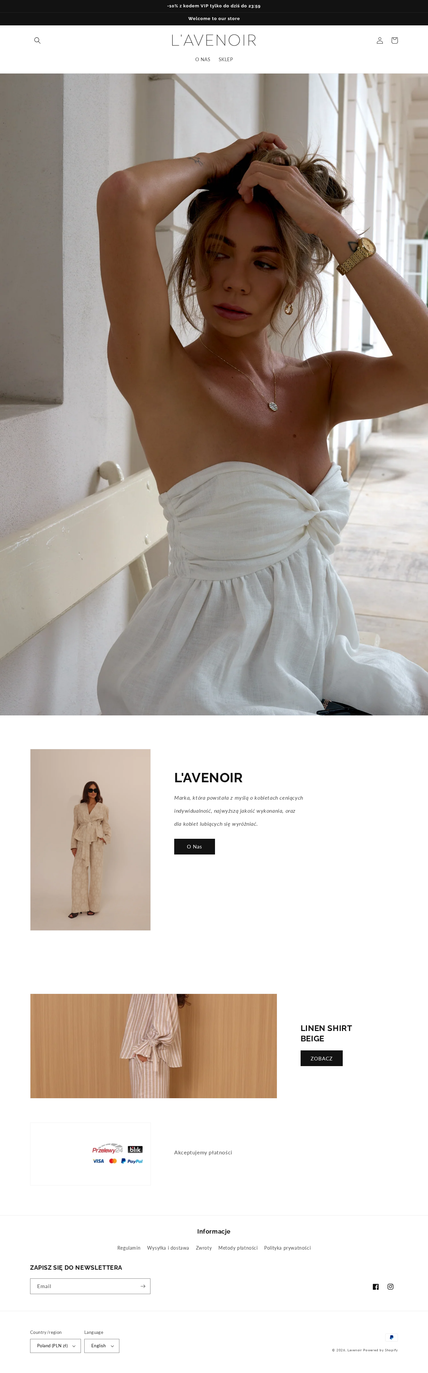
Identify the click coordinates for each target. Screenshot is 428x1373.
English (98, 1345)
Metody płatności (238, 1248)
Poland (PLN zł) (52, 1345)
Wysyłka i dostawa (168, 1248)
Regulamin (128, 1248)
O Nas (194, 846)
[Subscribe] (142, 1286)
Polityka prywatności (287, 1248)
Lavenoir (354, 1350)
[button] (37, 40)
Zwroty (204, 1248)
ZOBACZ (322, 1058)
